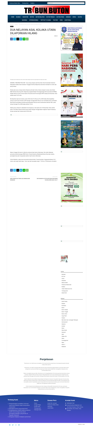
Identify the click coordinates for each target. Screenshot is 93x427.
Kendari (16, 24)
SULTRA (80, 17)
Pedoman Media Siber (14, 3)
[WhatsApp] (27, 39)
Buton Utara (64, 313)
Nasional (63, 332)
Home (63, 278)
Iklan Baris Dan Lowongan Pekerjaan (70, 320)
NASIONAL (24, 20)
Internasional (64, 322)
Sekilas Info (64, 336)
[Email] (17, 39)
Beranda (11, 24)
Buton (63, 307)
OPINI (61, 20)
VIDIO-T (63, 344)
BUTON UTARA (60, 17)
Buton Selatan (65, 309)
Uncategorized (65, 340)
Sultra (63, 338)
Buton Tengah (65, 311)
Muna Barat (64, 330)
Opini (63, 334)
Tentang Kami (25, 3)
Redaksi (32, 3)
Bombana (64, 305)
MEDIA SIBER (65, 282)
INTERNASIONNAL (33, 20)
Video (63, 342)
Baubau (63, 303)
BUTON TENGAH (50, 17)
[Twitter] (14, 39)
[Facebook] (11, 39)
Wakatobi (64, 346)
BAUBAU (18, 17)
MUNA (74, 17)
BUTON (32, 17)
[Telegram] (21, 39)
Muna (63, 328)
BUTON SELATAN (40, 17)
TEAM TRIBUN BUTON (67, 288)
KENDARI (68, 17)
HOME (12, 17)
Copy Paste (64, 315)
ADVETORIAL (68, 20)
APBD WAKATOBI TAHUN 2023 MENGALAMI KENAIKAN (20, 179)
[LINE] (24, 39)
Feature (63, 318)
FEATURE (55, 20)
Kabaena (63, 324)
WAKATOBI (25, 17)
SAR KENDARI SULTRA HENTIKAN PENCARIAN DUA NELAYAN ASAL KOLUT (47, 179)
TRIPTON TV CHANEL (45, 20)
